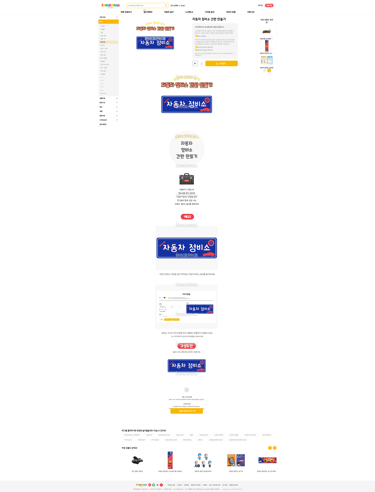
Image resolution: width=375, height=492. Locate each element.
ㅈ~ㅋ (102, 87)
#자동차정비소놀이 (164, 435)
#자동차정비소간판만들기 (132, 435)
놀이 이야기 (103, 93)
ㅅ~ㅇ (102, 83)
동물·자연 (103, 39)
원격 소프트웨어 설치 (214, 485)
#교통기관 (149, 435)
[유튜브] (157, 485)
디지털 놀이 (209, 12)
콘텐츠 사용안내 (201, 36)
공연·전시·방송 (104, 64)
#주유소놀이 (128, 440)
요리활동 (102, 74)
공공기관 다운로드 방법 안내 (205, 47)
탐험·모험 (103, 55)
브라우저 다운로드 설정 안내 (205, 50)
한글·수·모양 (104, 48)
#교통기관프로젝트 (250, 435)
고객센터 (204, 485)
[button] (270, 448)
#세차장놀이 (141, 440)
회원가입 (269, 5)
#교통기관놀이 (218, 435)
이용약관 (186, 485)
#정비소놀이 (180, 435)
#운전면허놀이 (266, 435)
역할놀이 (102, 29)
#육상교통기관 (203, 435)
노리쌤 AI (189, 12)
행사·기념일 (103, 67)
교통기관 (102, 42)
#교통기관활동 (233, 435)
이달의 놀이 (169, 12)
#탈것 (191, 435)
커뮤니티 (250, 12)
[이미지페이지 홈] (141, 485)
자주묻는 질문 (171, 485)
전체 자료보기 (126, 12)
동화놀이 (102, 61)
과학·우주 (103, 51)
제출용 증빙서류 (233, 485)
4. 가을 (181, 5)
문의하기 (179, 485)
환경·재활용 (103, 58)
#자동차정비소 (187, 440)
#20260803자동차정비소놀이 (238, 440)
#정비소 (200, 440)
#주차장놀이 (155, 440)
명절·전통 (103, 35)
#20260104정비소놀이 (216, 440)
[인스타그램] (149, 485)
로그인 (260, 5)
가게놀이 (102, 26)
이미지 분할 (231, 12)
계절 (101, 32)
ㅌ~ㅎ (102, 90)
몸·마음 (102, 45)
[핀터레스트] (161, 485)
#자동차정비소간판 (171, 440)
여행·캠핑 (103, 71)
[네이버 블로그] (153, 485)
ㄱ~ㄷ (102, 77)
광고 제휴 (224, 485)
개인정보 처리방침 (195, 485)
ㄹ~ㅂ (102, 80)
